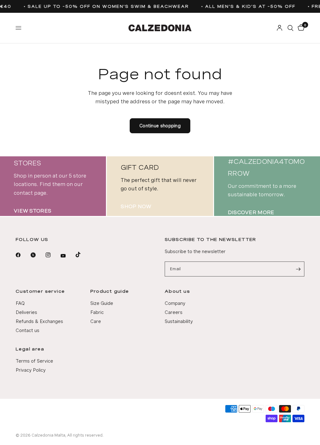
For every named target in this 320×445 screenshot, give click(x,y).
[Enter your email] (298, 269)
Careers (173, 312)
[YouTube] (67, 256)
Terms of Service (34, 361)
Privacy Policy (31, 370)
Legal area (30, 349)
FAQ (20, 303)
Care (95, 321)
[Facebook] (22, 255)
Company (175, 303)
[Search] (290, 28)
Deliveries (26, 312)
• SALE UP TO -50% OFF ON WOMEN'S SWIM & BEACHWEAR (104, 6)
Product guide (109, 291)
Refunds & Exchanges (39, 321)
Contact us (27, 330)
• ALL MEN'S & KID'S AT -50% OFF (247, 6)
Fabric (97, 312)
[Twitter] (37, 255)
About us (177, 291)
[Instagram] (52, 255)
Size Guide (101, 303)
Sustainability (179, 321)
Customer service (40, 291)
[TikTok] (82, 255)
